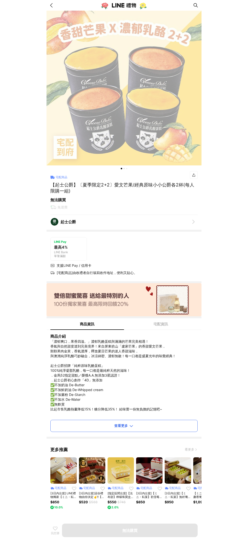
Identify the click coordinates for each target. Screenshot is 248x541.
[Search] (196, 5)
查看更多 (121, 425)
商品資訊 (87, 324)
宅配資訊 (161, 324)
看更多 (189, 449)
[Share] (194, 175)
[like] (74, 488)
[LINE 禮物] (124, 5)
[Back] (52, 5)
